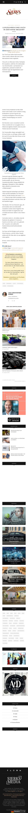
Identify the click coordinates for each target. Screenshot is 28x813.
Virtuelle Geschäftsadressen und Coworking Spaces (14, 600)
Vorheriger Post (9, 380)
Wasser (10, 640)
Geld (10, 623)
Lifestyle (5, 628)
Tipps (17, 638)
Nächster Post (20, 381)
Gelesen (15, 623)
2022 (11, 613)
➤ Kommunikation (15, 722)
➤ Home (15, 708)
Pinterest (15, 250)
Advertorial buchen (7, 794)
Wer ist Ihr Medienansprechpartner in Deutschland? (17, 447)
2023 (15, 613)
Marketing (20, 628)
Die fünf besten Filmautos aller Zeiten (12, 370)
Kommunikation (20, 625)
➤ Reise (15, 716)
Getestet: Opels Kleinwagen (9, 347)
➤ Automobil (15, 711)
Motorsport (21, 630)
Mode (9, 630)
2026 (4, 615)
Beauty (18, 618)
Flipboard (10, 250)
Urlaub (4, 640)
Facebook (14, 248)
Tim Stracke (20, 283)
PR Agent (20, 791)
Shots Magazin (11, 791)
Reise (10, 635)
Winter (22, 640)
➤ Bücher (15, 719)
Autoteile (12, 618)
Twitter (21, 250)
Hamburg (21, 623)
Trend (21, 638)
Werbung (16, 640)
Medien (4, 630)
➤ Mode (15, 713)
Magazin (17, 25)
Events (16, 620)
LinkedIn (4, 250)
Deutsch (17, 811)
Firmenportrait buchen (19, 794)
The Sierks (11, 638)
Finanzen (5, 623)
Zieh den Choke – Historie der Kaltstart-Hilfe (14, 580)
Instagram (19, 248)
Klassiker (12, 625)
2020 (4, 283)
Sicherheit (16, 635)
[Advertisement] (14, 92)
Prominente (6, 633)
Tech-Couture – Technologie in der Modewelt (14, 520)
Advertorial (10, 615)
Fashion (22, 620)
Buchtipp (5, 620)
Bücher (11, 620)
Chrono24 (9, 283)
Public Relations (15, 633)
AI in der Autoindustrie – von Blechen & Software (14, 560)
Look (10, 628)
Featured (11, 25)
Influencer (5, 625)
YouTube (5, 643)
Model (14, 630)
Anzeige (16, 615)
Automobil (5, 618)
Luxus (14, 283)
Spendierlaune (7, 795)
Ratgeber (5, 635)
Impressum (14, 797)
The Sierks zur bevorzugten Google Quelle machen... (17, 51)
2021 (8, 613)
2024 (19, 613)
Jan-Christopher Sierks (14, 293)
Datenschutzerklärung (17, 795)
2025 (23, 613)
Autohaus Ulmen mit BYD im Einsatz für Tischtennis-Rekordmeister (14, 540)
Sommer (5, 638)
